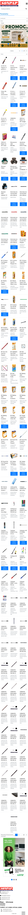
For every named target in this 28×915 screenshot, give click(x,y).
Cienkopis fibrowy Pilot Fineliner (4, 557)
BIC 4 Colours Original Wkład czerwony (23, 262)
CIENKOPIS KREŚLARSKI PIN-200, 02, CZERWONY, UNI (23, 717)
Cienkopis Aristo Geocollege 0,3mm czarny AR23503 (4, 512)
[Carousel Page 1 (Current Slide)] (12, 879)
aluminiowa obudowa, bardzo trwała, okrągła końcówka (23, 145)
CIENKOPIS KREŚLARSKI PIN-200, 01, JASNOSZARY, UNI (13, 695)
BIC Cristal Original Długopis (3, 306)
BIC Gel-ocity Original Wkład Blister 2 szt (13, 329)
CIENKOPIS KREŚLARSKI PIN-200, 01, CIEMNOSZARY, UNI (14, 673)
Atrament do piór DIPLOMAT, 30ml (14, 168)
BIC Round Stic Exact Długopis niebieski (4, 463)
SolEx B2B (14, 913)
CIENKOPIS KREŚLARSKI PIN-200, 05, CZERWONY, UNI (23, 760)
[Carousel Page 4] (14, 44)
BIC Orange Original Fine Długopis (22, 417)
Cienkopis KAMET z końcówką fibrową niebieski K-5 (23, 585)
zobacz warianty (14, 78)
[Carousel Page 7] (8, 45)
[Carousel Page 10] (14, 45)
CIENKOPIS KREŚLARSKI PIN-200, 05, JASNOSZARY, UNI (4, 782)
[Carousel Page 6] (19, 44)
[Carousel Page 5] (17, 44)
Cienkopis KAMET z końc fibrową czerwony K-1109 (13, 585)
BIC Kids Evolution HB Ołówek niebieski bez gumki (23, 355)
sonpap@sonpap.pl (7, 911)
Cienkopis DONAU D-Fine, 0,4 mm (13, 532)
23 (23, 834)
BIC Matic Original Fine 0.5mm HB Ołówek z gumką (13, 419)
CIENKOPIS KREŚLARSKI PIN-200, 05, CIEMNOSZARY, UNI (4, 760)
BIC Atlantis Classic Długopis (4, 282)
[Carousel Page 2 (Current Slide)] (10, 44)
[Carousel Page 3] (12, 44)
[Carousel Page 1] (8, 44)
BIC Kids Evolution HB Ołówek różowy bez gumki (4, 377)
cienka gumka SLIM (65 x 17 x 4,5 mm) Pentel (14, 488)
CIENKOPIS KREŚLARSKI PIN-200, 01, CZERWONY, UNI (4, 695)
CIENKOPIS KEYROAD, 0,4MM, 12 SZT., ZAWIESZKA (4, 607)
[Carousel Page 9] (12, 45)
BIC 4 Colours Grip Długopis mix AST (4, 262)
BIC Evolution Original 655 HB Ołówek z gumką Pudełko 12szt (4, 331)
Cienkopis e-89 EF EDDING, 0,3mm (23, 532)
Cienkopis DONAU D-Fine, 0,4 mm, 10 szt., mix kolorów (23, 512)
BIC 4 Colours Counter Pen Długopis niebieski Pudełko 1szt (23, 242)
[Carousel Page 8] (10, 45)
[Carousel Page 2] (14, 879)
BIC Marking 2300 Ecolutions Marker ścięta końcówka (4, 419)
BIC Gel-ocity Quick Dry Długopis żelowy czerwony (4, 355)
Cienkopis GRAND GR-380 (22, 557)
